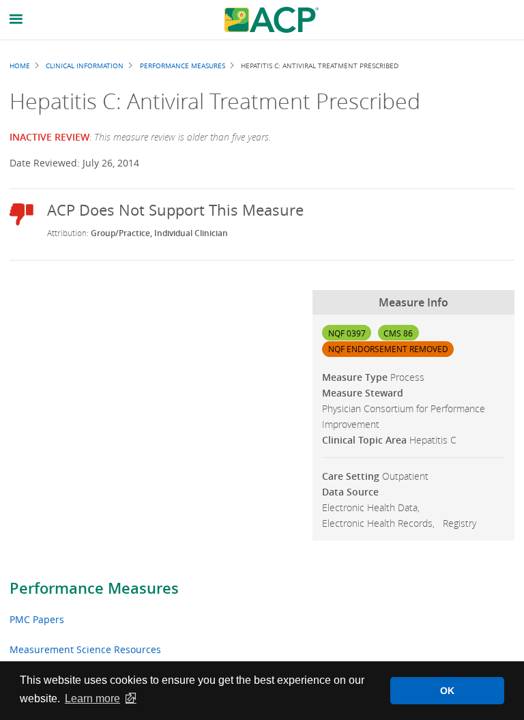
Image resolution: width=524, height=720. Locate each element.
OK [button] (447, 690)
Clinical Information (84, 65)
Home (20, 65)
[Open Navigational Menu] (16, 19)
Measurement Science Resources (85, 649)
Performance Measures (94, 588)
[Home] (271, 20)
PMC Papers (37, 619)
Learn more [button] (92, 698)
